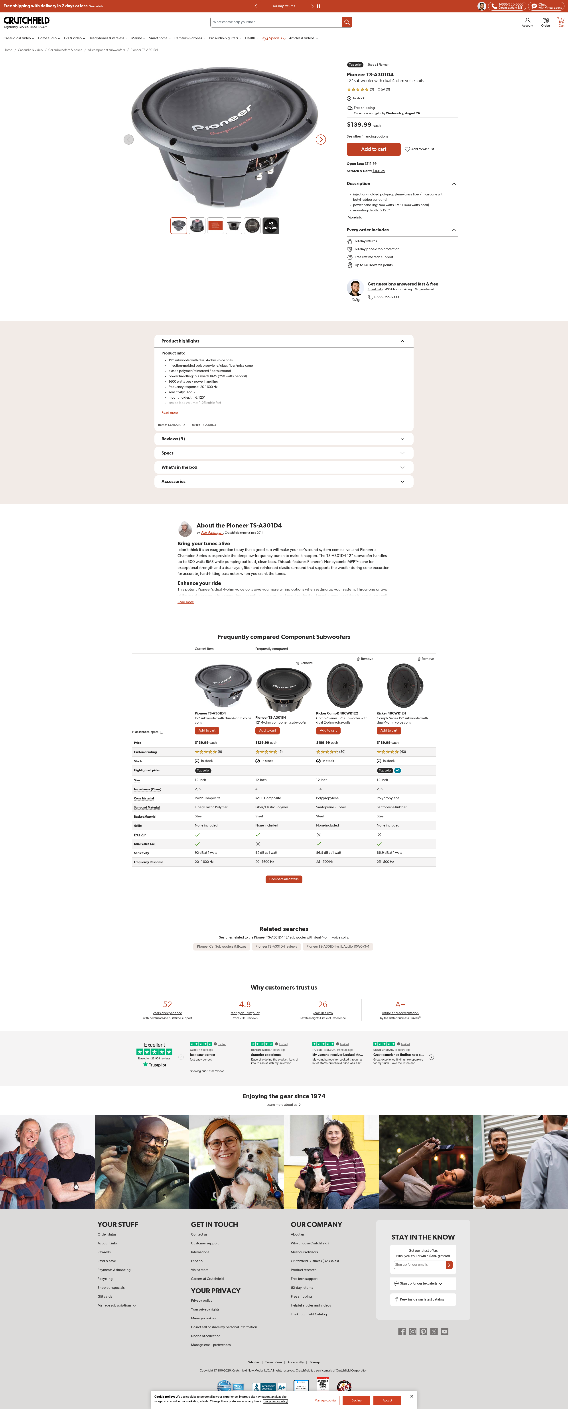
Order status (107, 1234)
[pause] (318, 6)
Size (137, 780)
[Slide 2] (197, 225)
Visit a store (199, 1270)
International (200, 1252)
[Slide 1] (178, 225)
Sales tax (253, 1362)
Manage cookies (203, 1318)
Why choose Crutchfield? (310, 1243)
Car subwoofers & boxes (65, 50)
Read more (170, 413)
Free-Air (140, 834)
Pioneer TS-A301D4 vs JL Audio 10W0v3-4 (337, 947)
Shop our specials (111, 1288)
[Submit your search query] (347, 22)
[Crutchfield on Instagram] (412, 1331)
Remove (306, 663)
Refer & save (107, 1261)
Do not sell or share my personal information (224, 1327)
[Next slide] (321, 139)
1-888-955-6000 (386, 297)
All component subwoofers (106, 50)
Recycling (105, 1279)
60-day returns (284, 6)
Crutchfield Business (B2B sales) (315, 1261)
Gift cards (105, 1297)
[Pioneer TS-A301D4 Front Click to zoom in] (224, 139)
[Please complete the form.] (449, 1265)
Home (8, 50)
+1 (397, 770)
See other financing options (367, 136)
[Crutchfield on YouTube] (444, 1331)
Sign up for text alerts (419, 1283)
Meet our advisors (304, 1252)
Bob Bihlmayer (212, 532)
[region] (284, 1162)
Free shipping (53, 6)
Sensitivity (141, 853)
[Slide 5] (252, 225)
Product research (304, 1270)
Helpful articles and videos (311, 1305)
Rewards (104, 1252)
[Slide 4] (234, 225)
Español (197, 1261)
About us (298, 1234)
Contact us (199, 1234)
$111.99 (371, 164)
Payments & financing (114, 1270)
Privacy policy (201, 1301)
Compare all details (284, 879)
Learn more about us (282, 1105)
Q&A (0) (384, 89)
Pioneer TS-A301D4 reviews (276, 947)
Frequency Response (148, 862)
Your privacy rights (205, 1309)
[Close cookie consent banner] (412, 1396)
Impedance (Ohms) (147, 789)
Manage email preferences (211, 1345)
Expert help (375, 289)
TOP (559, 1406)
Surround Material (147, 807)
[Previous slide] (255, 6)
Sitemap (315, 1362)
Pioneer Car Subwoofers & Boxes (221, 947)
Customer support (205, 1243)
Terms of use (273, 1362)
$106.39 (379, 171)
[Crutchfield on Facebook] (402, 1331)
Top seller (355, 64)
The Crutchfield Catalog (309, 1314)
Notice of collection (206, 1336)
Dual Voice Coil (145, 844)
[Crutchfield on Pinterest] (423, 1331)
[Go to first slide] (312, 6)
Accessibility (296, 1362)
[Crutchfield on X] (434, 1331)
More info (355, 217)
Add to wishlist (422, 149)
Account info (107, 1243)
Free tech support (304, 1279)
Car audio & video (30, 50)
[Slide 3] (215, 225)
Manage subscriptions (115, 1305)
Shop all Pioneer (378, 64)
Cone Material (144, 798)
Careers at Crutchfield (207, 1279)
